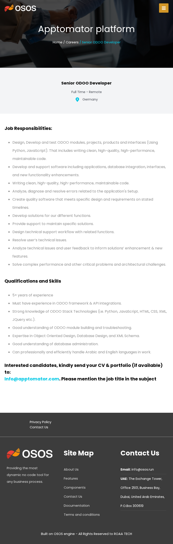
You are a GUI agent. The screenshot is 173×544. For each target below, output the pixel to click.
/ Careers (71, 42)
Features (71, 478)
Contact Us (39, 427)
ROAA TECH (123, 534)
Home (57, 42)
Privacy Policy (40, 422)
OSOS (58, 534)
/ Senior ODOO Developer (100, 42)
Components (75, 487)
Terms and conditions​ (82, 514)
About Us (71, 469)
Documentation (77, 505)
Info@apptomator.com (32, 379)
